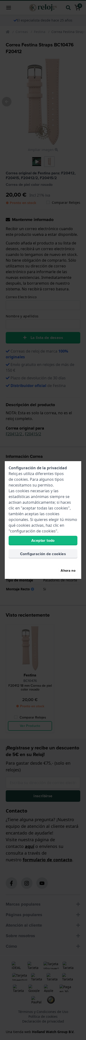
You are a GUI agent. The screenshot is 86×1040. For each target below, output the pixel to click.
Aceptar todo (43, 540)
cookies (21, 479)
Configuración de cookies (43, 554)
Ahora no (68, 570)
